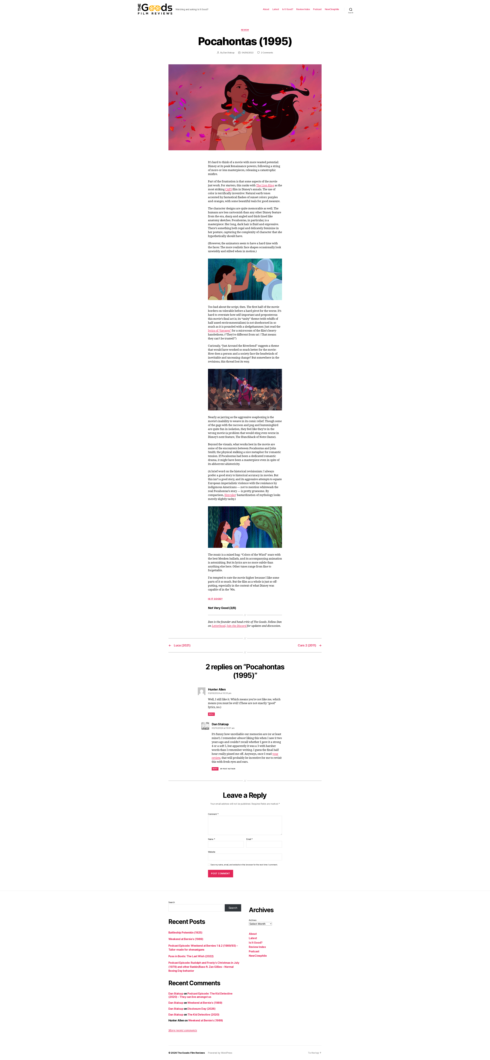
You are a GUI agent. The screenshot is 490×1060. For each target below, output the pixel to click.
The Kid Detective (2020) (203, 1014)
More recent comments (182, 1030)
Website (211, 852)
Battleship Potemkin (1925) (185, 932)
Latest (275, 9)
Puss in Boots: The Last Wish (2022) (191, 956)
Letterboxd (218, 626)
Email (249, 839)
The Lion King (265, 185)
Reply (211, 714)
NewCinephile (332, 9)
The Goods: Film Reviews (191, 1052)
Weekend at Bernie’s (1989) (185, 939)
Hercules (230, 495)
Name (211, 839)
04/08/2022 (247, 52)
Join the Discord (236, 626)
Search (171, 902)
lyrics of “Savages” (219, 330)
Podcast (317, 9)
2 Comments (267, 52)
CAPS (228, 189)
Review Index (303, 9)
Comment (213, 814)
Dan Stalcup (228, 52)
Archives (252, 920)
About (266, 9)
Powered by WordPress (220, 1052)
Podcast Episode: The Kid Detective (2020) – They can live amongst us (200, 995)
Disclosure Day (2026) (201, 1008)
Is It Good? (287, 9)
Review (245, 30)
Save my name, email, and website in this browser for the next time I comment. (244, 865)
